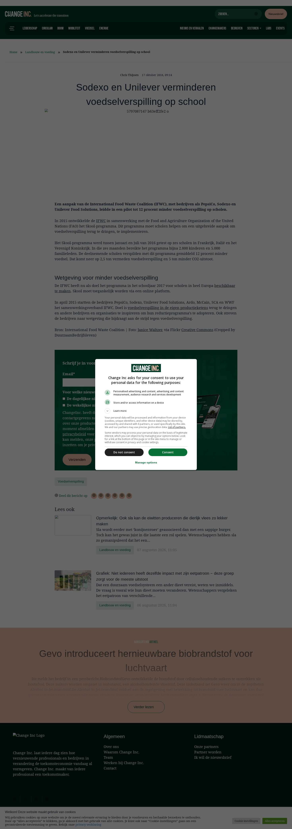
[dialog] (146, 414)
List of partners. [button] (177, 427)
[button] (146, 411)
